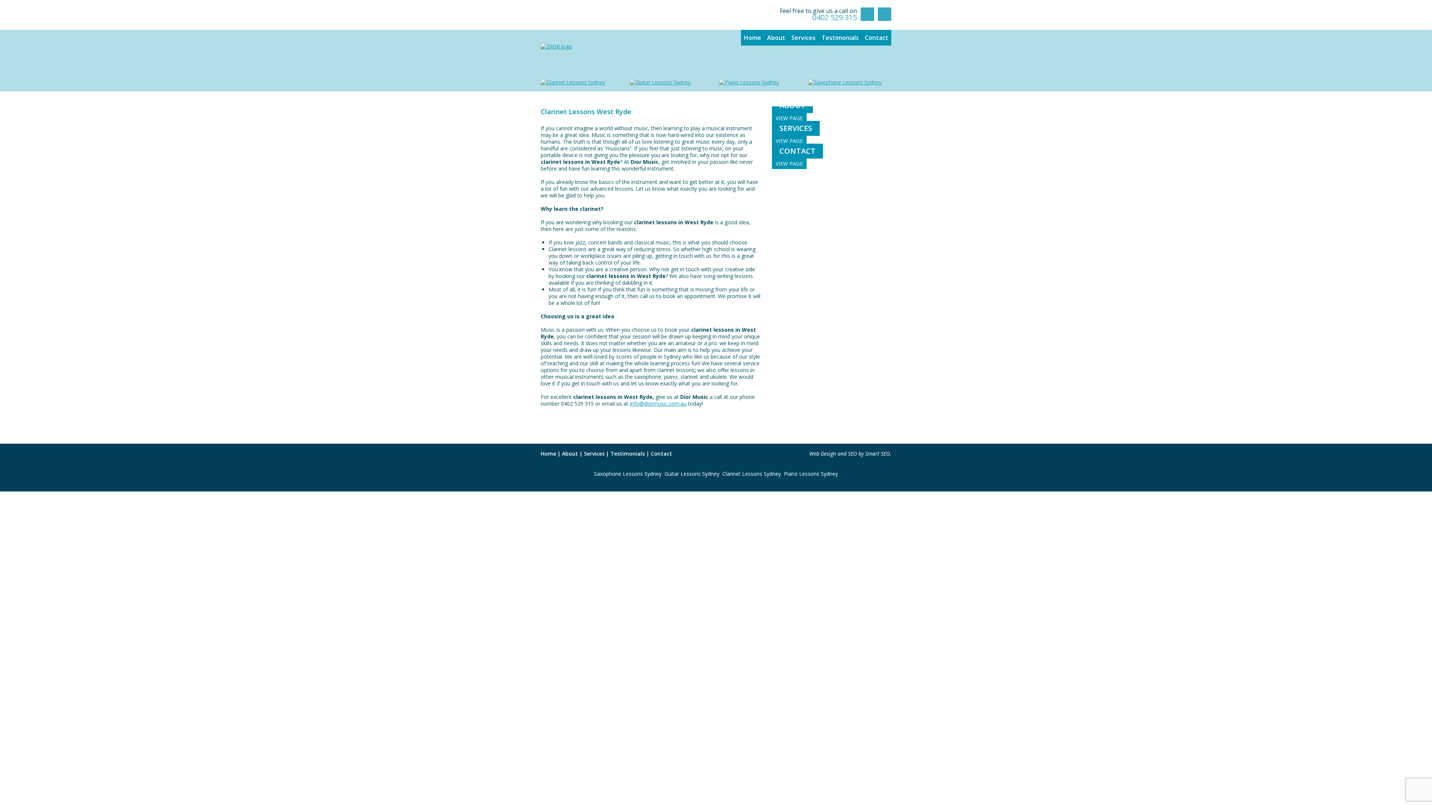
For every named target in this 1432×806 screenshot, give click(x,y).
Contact (876, 38)
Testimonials (840, 38)
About (776, 38)
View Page (789, 118)
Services (803, 38)
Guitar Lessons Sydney (692, 473)
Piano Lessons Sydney (811, 473)
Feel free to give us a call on (818, 14)
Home (752, 38)
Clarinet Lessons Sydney (751, 473)
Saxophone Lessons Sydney (628, 473)
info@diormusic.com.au (658, 403)
